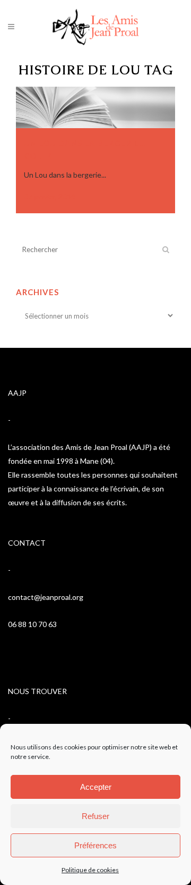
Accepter (95, 786)
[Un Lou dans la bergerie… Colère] (95, 107)
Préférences (95, 845)
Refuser (95, 816)
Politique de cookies (90, 870)
